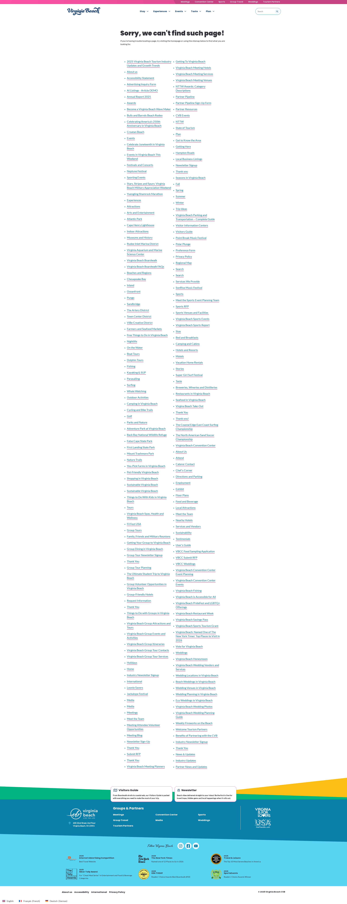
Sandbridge (133, 303)
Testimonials (183, 538)
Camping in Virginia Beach (142, 403)
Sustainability (184, 532)
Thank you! (182, 418)
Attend (180, 457)
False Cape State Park (139, 441)
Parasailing (133, 378)
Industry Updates (186, 760)
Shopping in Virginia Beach (142, 478)
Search (180, 269)
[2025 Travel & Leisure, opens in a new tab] (216, 858)
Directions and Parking (189, 476)
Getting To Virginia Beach (190, 61)
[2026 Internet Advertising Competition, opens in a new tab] (71, 858)
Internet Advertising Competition (96, 857)
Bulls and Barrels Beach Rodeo (145, 115)
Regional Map (184, 262)
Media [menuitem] (159, 820)
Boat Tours (133, 353)
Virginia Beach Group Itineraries (146, 644)
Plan (178, 134)
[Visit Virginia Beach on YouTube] (196, 846)
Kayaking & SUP (136, 372)
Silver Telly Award (88, 871)
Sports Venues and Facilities (192, 312)
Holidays (132, 662)
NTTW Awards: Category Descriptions (190, 88)
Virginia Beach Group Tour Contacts (148, 650)
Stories (180, 368)
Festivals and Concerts (140, 164)
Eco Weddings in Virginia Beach (194, 700)
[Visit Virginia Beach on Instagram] (180, 846)
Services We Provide (188, 281)
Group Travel (236, 1)
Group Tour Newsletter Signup (145, 555)
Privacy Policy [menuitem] (117, 892)
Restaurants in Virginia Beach (193, 393)
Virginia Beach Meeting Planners (146, 766)
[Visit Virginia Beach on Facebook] (188, 846)
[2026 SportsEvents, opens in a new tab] (216, 874)
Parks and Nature (137, 422)
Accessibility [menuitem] (81, 892)
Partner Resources (186, 109)
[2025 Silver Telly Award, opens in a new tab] (71, 874)
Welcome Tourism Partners (191, 729)
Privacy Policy (184, 256)
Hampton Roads (185, 152)
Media (130, 700)
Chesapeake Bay (136, 279)
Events (131, 138)
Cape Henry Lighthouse (140, 225)
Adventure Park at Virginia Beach (146, 428)
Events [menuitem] (179, 11)
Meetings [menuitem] (118, 814)
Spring (179, 190)
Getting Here (183, 146)
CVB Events (183, 115)
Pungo (130, 297)
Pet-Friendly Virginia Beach (143, 472)
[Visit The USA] (263, 823)
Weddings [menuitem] (204, 820)
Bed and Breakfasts (187, 337)
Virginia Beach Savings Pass (192, 619)
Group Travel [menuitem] (120, 820)
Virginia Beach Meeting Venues (194, 80)
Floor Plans (182, 495)
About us (132, 71)
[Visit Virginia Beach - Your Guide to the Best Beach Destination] (83, 11)
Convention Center (204, 1)
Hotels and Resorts (187, 350)
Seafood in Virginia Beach (190, 399)
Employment (183, 482)
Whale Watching (136, 391)
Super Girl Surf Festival (189, 374)
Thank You (133, 561)
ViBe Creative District (139, 322)
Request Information (139, 600)
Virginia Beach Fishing (189, 590)
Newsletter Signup (186, 165)
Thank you (182, 171)
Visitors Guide (184, 231)
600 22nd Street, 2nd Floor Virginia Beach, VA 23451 (84, 824)
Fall (178, 183)
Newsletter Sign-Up (138, 741)
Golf (129, 416)
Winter (180, 202)
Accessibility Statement (140, 78)
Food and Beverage (187, 501)
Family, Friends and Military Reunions (148, 536)
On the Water (135, 347)
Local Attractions (186, 507)
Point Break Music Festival (191, 237)
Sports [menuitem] (202, 814)
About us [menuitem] (67, 892)
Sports (222, 1)
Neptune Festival (137, 171)
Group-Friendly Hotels (140, 594)
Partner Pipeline (185, 96)
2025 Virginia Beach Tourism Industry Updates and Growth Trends (149, 63)
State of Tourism (185, 127)
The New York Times (161, 857)
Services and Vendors (188, 526)
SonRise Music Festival (189, 287)
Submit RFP (134, 754)
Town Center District (139, 316)
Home (130, 668)
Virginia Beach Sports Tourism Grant (197, 625)
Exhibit (180, 489)
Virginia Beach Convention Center (196, 445)
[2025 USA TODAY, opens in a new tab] (143, 874)
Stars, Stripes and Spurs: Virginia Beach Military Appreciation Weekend (149, 185)
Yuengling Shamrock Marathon (145, 193)
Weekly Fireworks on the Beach (194, 723)
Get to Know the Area (188, 140)
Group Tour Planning (139, 567)
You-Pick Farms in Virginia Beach (146, 466)
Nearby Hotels (184, 520)
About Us (181, 451)
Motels (180, 356)
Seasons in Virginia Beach (190, 177)
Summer (180, 196)
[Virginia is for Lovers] (263, 812)
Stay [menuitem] (142, 11)
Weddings (253, 1)
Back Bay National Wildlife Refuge (147, 434)
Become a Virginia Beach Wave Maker (149, 109)
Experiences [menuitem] (160, 11)
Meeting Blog (134, 735)
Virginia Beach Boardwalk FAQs (145, 266)
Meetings (185, 1)
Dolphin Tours (135, 360)
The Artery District (138, 310)
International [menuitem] (99, 892)
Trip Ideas (181, 208)
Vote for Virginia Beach (189, 646)
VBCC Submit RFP (186, 557)
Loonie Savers (135, 687)
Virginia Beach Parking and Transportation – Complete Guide (195, 217)
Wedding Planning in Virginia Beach (196, 694)
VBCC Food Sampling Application (195, 551)
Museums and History (139, 237)
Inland (130, 285)
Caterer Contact (185, 464)
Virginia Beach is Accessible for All (196, 596)
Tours (130, 507)
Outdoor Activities (138, 397)
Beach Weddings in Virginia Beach (195, 681)
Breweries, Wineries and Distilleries (196, 387)
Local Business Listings (189, 159)
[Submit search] (277, 11)
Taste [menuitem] (194, 11)
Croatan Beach (135, 131)
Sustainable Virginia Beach (142, 484)
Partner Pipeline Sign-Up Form (193, 102)
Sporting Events (136, 177)
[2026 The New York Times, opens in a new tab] (143, 858)
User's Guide (183, 545)
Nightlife (132, 341)
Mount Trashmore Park (140, 453)
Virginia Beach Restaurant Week (194, 613)
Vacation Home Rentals (189, 362)
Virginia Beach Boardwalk (142, 260)
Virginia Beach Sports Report (193, 325)
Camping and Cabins (188, 343)
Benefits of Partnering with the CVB (197, 735)
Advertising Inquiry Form (141, 84)
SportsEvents (231, 872)
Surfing (131, 384)
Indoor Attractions (138, 231)
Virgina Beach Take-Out (189, 406)
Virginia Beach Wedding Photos (194, 706)
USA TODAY (157, 872)
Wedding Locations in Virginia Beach (197, 675)
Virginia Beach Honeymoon (192, 658)
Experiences (134, 200)
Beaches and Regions (139, 272)
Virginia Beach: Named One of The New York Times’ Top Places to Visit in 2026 (198, 636)
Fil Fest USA (134, 523)
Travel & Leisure (232, 857)
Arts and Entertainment (140, 212)
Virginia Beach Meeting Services (194, 73)
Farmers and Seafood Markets (144, 328)
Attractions (133, 206)
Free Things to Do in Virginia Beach (147, 335)
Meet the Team (135, 718)
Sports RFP (182, 306)
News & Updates (185, 754)
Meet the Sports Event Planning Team (197, 300)
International (134, 681)
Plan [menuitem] (208, 11)
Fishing (131, 366)
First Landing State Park (141, 447)
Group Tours (134, 530)
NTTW (180, 121)
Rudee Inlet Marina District (142, 243)
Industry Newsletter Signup (143, 675)
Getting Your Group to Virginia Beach (148, 542)
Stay (178, 331)
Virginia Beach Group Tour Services (147, 656)
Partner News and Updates (191, 766)
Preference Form (185, 250)
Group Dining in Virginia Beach (145, 548)
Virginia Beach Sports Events (192, 318)
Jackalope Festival (137, 693)
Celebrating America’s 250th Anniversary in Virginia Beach (144, 123)
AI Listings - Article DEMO (142, 90)
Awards (131, 102)
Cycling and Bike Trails (140, 409)
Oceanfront (133, 291)
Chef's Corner (184, 470)
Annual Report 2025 (139, 96)
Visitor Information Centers (192, 225)
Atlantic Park (134, 218)
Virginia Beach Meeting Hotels (193, 67)
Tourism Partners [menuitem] (123, 825)
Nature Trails (134, 459)
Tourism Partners (271, 1)
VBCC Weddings (185, 563)
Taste (179, 381)
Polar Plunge (183, 244)
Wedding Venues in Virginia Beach (196, 687)
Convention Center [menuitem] (166, 814)
